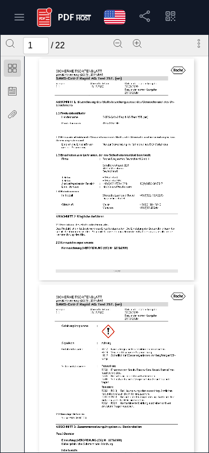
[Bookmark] (12, 91)
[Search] (10, 43)
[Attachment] (12, 114)
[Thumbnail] (12, 68)
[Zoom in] (137, 43)
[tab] (12, 70)
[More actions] (198, 43)
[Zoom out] (117, 43)
